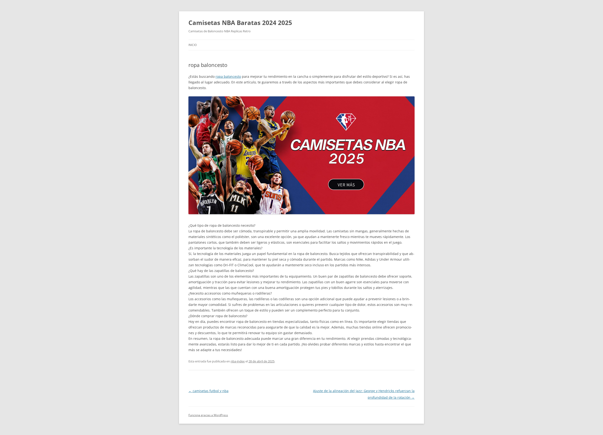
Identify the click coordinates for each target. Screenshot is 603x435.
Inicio (192, 45)
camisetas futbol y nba (208, 391)
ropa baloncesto (228, 76)
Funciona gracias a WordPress (208, 415)
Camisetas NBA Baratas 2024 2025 (240, 22)
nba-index (238, 361)
